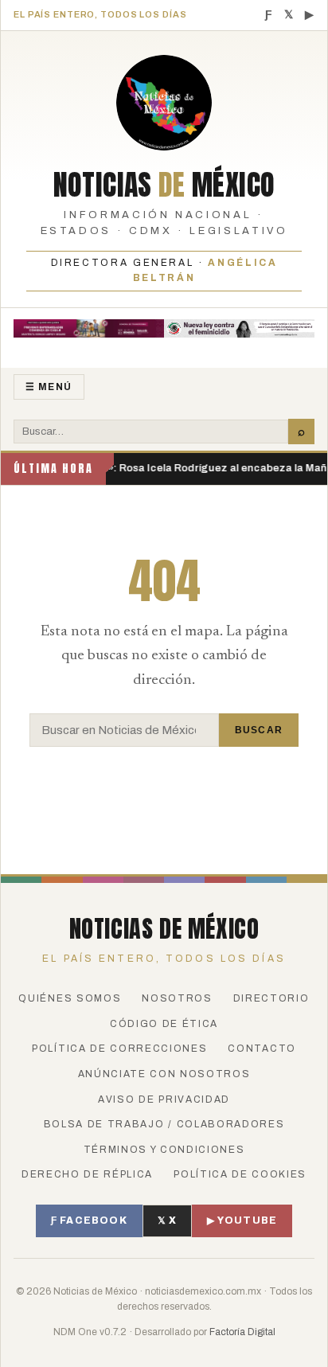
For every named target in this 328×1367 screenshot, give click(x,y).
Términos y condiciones (164, 1149)
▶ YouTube (242, 1220)
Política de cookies (240, 1174)
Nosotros (177, 998)
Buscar (259, 730)
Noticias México (164, 184)
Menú (48, 387)
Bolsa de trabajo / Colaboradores (164, 1124)
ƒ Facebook (89, 1220)
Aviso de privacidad (164, 1099)
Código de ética (164, 1023)
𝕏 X (168, 1220)
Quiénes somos (69, 998)
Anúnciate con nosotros (164, 1074)
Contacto (261, 1048)
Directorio (271, 998)
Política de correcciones (119, 1048)
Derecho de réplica (87, 1174)
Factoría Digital (242, 1332)
